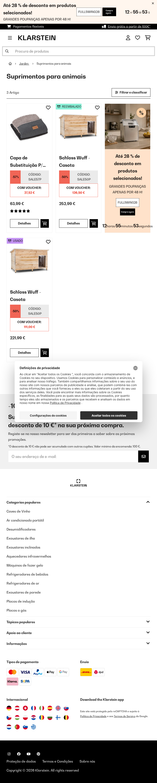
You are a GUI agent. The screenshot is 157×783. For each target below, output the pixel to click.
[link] (29, 126)
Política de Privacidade (93, 716)
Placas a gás (16, 610)
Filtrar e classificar (133, 92)
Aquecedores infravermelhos (29, 556)
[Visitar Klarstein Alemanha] (9, 708)
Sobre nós (87, 761)
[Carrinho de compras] (147, 38)
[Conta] (128, 38)
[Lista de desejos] (137, 38)
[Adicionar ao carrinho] (44, 223)
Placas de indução (21, 601)
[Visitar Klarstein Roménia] (41, 717)
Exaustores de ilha (21, 538)
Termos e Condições (57, 761)
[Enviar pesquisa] (7, 51)
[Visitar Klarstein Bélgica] (66, 717)
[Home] (14, 63)
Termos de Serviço (124, 716)
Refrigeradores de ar (23, 583)
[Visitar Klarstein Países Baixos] (9, 726)
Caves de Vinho (18, 511)
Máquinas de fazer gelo (25, 565)
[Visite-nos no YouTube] (28, 754)
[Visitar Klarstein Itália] (41, 708)
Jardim (24, 63)
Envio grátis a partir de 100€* (129, 26)
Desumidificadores (21, 529)
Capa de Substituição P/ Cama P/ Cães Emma (26, 162)
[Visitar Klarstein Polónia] (25, 717)
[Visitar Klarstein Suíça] (25, 708)
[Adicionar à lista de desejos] (48, 107)
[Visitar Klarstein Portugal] (17, 726)
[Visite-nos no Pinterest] (38, 754)
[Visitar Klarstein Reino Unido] (58, 708)
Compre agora (109, 11)
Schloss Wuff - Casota (74, 161)
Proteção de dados (21, 761)
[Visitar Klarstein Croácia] (33, 717)
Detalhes (24, 223)
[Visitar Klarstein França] (33, 708)
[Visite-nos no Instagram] (9, 754)
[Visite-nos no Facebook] (18, 754)
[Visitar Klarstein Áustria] (17, 708)
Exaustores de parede (24, 592)
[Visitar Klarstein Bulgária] (49, 717)
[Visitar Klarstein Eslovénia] (25, 726)
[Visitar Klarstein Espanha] (49, 708)
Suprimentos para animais (54, 63)
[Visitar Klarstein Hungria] (17, 717)
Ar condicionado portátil (25, 520)
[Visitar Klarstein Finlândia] (58, 717)
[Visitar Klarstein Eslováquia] (66, 708)
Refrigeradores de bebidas (27, 574)
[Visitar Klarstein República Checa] (9, 717)
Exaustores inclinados (23, 547)
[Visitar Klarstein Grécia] (33, 727)
